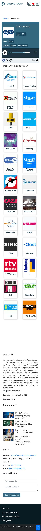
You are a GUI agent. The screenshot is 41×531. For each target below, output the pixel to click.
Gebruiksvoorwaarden (11, 516)
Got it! (38, 528)
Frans (11, 41)
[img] (37, 4)
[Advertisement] (20, 12)
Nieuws (14, 46)
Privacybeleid (7, 520)
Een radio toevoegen (10, 512)
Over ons (5, 508)
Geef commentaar (12, 495)
